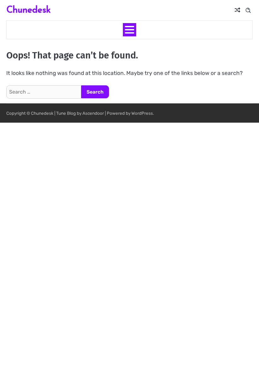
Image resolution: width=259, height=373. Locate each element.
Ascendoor (93, 113)
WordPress (142, 113)
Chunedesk (28, 9)
